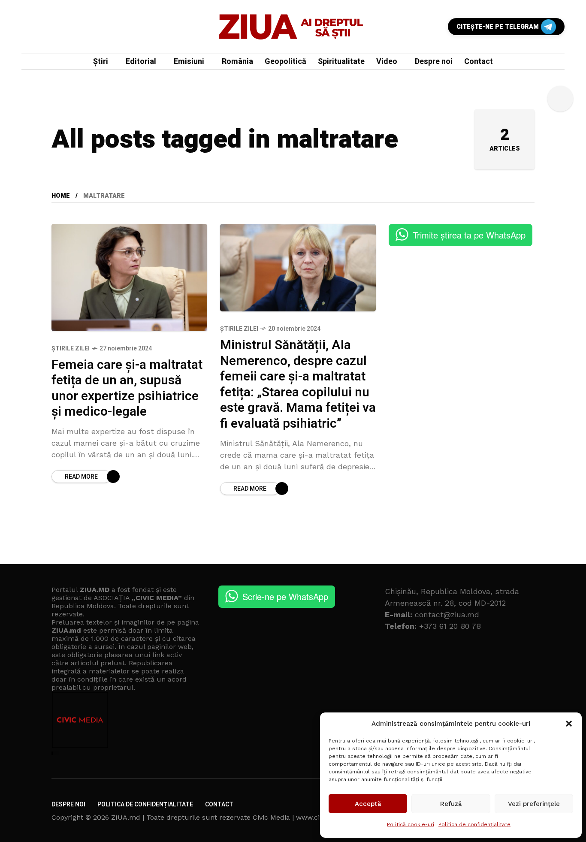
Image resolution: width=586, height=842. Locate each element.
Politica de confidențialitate (474, 824)
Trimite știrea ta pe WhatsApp (469, 235)
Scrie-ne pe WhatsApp (285, 596)
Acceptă (368, 804)
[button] (569, 723)
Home (60, 195)
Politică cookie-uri (410, 824)
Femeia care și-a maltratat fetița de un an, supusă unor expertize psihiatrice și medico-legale (126, 389)
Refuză (451, 804)
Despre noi (68, 804)
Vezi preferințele (534, 804)
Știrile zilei (70, 348)
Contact (219, 804)
